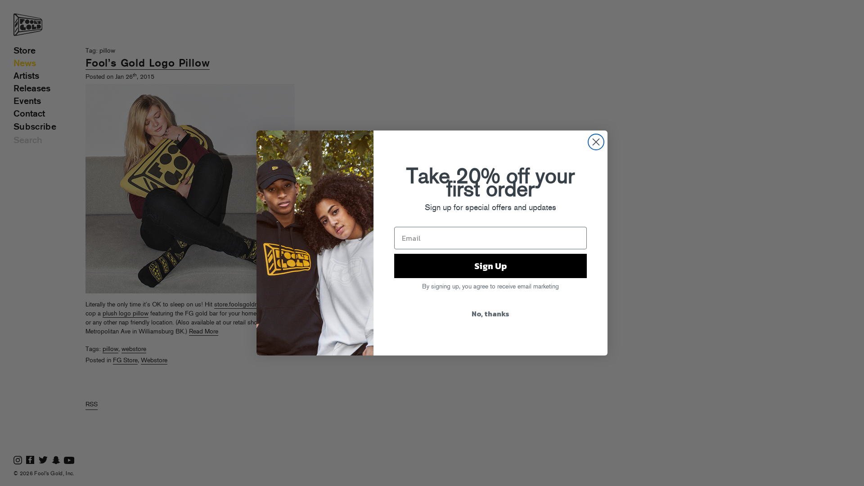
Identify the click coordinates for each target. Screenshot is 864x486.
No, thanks (490, 313)
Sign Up (490, 266)
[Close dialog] (596, 142)
